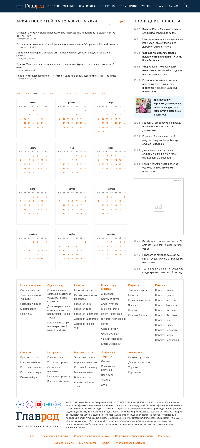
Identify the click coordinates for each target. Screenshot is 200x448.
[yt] (38, 404)
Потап (104, 323)
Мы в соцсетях (87, 442)
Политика (26, 313)
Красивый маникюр (86, 367)
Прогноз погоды (29, 357)
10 (42, 115)
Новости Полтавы (165, 310)
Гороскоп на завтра (85, 290)
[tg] (48, 404)
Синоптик (26, 352)
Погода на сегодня (31, 367)
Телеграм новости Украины (31, 297)
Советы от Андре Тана (84, 384)
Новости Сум (162, 320)
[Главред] (34, 6)
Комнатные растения (108, 368)
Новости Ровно (164, 335)
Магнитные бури (30, 362)
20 (25, 123)
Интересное (54, 352)
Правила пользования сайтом (92, 436)
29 (33, 127)
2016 (103, 93)
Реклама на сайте (63, 442)
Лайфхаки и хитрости (108, 354)
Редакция (164, 436)
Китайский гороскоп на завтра (86, 297)
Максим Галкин (110, 308)
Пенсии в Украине (30, 303)
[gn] (57, 404)
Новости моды (82, 377)
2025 (27, 93)
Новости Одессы (165, 325)
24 (42, 123)
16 (38, 119)
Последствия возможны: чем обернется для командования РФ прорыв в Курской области (67, 44)
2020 (69, 93)
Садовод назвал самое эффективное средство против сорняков (59, 296)
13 (25, 119)
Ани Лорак (107, 293)
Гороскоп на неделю (86, 313)
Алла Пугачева (110, 303)
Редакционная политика (54, 436)
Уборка (105, 379)
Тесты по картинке (58, 362)
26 (20, 127)
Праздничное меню (139, 300)
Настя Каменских (111, 313)
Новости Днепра (164, 295)
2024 (35, 93)
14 (29, 119)
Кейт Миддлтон (110, 298)
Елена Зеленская (111, 343)
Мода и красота (83, 352)
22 (33, 123)
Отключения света (31, 290)
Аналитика (87, 6)
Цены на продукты (139, 357)
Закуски (133, 305)
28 (29, 127)
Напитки (133, 295)
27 (25, 127)
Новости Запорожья (167, 340)
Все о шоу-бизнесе (58, 381)
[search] (186, 6)
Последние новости (157, 21)
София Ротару (109, 328)
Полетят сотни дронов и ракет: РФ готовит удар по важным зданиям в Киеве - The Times (66, 75)
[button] (19, 6)
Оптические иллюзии (54, 369)
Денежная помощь (139, 362)
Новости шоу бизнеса (108, 287)
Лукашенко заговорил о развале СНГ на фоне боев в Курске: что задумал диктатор (63, 54)
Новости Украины (30, 285)
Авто (104, 384)
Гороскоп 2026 (82, 303)
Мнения (69, 6)
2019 (77, 93)
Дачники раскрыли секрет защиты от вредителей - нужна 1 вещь (58, 312)
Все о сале (107, 374)
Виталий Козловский (113, 318)
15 (33, 119)
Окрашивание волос (86, 362)
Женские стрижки (84, 357)
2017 (94, 93)
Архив (105, 442)
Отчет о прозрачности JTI (130, 442)
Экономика (135, 352)
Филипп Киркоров (111, 338)
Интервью (107, 6)
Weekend (147, 6)
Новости (52, 6)
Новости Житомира (166, 315)
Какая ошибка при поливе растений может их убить (58, 326)
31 (42, 127)
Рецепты (133, 285)
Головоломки (55, 357)
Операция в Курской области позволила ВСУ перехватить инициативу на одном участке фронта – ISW (65, 34)
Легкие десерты (137, 290)
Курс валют (135, 372)
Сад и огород (55, 285)
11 (46, 115)
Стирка (105, 361)
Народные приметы (58, 376)
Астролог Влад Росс (86, 318)
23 (38, 123)
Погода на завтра (30, 372)
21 (29, 123)
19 (20, 123)
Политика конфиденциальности (134, 436)
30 (38, 127)
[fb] (20, 404)
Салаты (132, 310)
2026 (18, 93)
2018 (86, 93)
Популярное (128, 6)
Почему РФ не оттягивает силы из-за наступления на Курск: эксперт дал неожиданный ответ (65, 66)
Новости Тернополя (166, 305)
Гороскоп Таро (82, 308)
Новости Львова (164, 290)
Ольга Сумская (110, 333)
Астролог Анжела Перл (84, 325)
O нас (31, 436)
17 (42, 119)
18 (46, 119)
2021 (60, 93)
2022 (52, 93)
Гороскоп (79, 285)
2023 (43, 93)
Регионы (160, 285)
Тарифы (133, 367)
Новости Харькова (166, 300)
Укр (161, 6)
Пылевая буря (28, 377)
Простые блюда (137, 315)
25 (46, 123)
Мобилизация (28, 308)
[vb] (29, 404)
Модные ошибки (83, 372)
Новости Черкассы (166, 330)
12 (20, 119)
